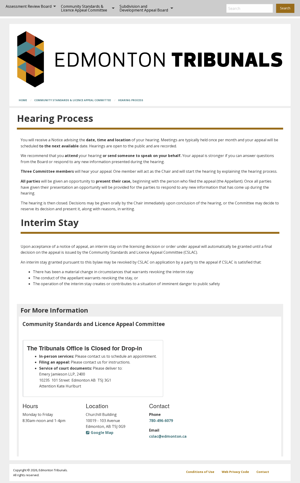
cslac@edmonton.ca (168, 436)
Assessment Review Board (29, 6)
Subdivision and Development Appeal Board (144, 8)
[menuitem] (29, 8)
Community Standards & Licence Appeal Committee (84, 8)
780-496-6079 (161, 420)
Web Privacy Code (235, 472)
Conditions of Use (200, 472)
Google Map (102, 432)
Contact (262, 472)
